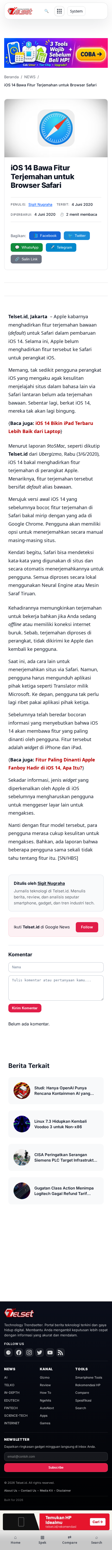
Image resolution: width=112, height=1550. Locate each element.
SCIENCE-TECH (16, 1415)
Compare (82, 1393)
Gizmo (44, 1377)
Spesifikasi (83, 1400)
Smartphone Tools (88, 1377)
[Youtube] (50, 1352)
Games (45, 1423)
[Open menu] (59, 11)
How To (45, 1393)
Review (45, 1385)
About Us (10, 1490)
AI (5, 1377)
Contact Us (28, 1490)
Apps (43, 1415)
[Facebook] (19, 1352)
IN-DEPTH (12, 1393)
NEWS (29, 77)
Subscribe (56, 1467)
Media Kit (46, 1490)
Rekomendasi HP (88, 1385)
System (76, 11)
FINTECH (11, 1408)
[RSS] (60, 1352)
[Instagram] (29, 1352)
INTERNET (12, 1423)
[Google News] (8, 1352)
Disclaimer (64, 1490)
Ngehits (45, 1400)
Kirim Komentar (25, 1008)
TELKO (9, 1385)
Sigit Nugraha (40, 204)
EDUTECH (11, 1400)
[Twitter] (39, 1352)
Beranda (11, 77)
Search (80, 1408)
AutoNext (47, 1408)
